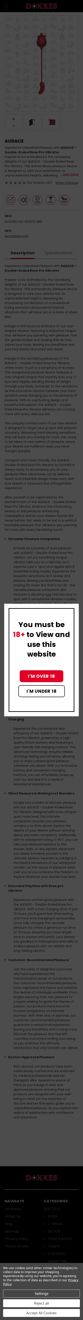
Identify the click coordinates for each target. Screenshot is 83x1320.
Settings (41, 1293)
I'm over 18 (41, 676)
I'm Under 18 (42, 691)
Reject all (41, 1303)
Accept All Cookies (41, 1313)
